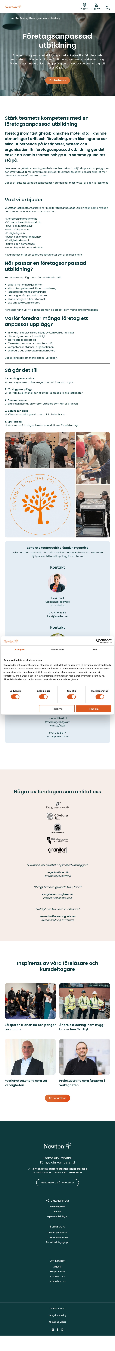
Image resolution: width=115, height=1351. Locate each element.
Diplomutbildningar (57, 1216)
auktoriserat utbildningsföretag (68, 1169)
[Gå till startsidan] (13, 6)
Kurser (57, 1211)
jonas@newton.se (57, 736)
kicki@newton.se (57, 616)
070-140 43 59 (57, 612)
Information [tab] (57, 649)
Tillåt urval (57, 709)
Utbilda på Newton (57, 1232)
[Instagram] (62, 1329)
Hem (12, 18)
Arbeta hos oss (58, 1281)
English (84, 8)
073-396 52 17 (57, 733)
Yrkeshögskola (57, 1206)
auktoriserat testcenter (67, 1172)
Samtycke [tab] (20, 649)
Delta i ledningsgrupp (57, 1242)
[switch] (43, 696)
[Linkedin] (53, 1329)
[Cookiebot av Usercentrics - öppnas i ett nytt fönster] (98, 641)
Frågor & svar (57, 1271)
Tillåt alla (93, 709)
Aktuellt (57, 1266)
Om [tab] (95, 649)
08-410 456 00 (57, 1308)
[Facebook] (57, 1329)
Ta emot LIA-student (58, 1237)
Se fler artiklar (57, 1098)
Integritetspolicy (57, 1315)
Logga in (96, 8)
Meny (107, 8)
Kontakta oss (57, 80)
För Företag (22, 18)
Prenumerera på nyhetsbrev (57, 1182)
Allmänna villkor (57, 1322)
